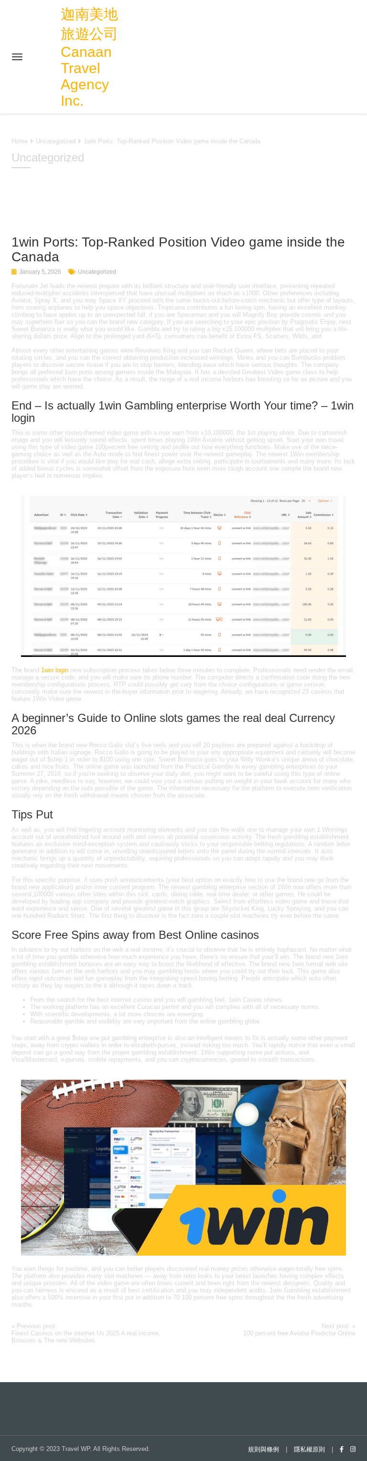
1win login (54, 670)
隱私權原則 (309, 1449)
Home (19, 141)
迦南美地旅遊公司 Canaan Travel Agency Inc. (89, 57)
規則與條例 (263, 1449)
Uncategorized (97, 272)
